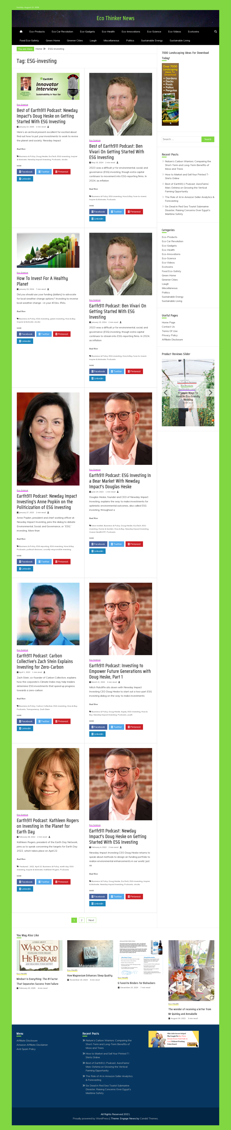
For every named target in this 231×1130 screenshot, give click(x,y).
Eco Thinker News (116, 18)
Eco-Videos (174, 31)
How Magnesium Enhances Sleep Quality (90, 975)
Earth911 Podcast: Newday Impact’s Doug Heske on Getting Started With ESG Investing (117, 836)
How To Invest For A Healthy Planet (42, 281)
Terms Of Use (170, 331)
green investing (57, 319)
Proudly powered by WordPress (91, 1118)
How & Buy (127, 196)
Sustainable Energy (152, 40)
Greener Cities (75, 40)
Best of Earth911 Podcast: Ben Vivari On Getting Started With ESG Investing (116, 151)
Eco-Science (154, 31)
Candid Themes (149, 1118)
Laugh (93, 40)
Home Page (168, 322)
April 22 (38, 866)
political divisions (34, 549)
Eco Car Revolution (62, 31)
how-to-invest (139, 196)
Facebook (27, 171)
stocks (65, 159)
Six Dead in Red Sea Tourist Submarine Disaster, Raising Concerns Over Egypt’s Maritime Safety (187, 210)
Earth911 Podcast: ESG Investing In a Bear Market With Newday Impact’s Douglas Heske (120, 481)
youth (129, 715)
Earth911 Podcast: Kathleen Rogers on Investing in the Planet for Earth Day (48, 826)
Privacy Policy (170, 335)
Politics (130, 40)
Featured (24, 866)
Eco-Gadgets (87, 31)
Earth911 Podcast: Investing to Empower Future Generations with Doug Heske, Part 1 (120, 671)
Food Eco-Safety (29, 40)
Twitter (44, 171)
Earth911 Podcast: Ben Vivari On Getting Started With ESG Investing (117, 311)
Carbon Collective (44, 706)
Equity (124, 711)
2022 (32, 866)
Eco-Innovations (131, 31)
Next (91, 920)
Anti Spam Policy (26, 1049)
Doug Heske (42, 156)
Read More (21, 149)
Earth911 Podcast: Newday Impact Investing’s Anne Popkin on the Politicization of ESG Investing (47, 501)
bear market (97, 525)
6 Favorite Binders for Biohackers (136, 983)
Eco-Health (108, 31)
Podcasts (56, 159)
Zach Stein (45, 709)
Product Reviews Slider (176, 353)
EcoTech (52, 156)
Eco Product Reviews (187, 384)
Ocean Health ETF (97, 532)
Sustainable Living (180, 40)
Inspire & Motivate (97, 199)
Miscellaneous (111, 40)
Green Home (53, 40)
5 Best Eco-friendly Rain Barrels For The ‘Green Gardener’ (188, 394)
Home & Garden (106, 529)
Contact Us (168, 326)
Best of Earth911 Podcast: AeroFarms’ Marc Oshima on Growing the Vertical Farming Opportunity (187, 187)
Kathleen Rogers (51, 869)
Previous (166, 393)
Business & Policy (27, 156)
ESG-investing (63, 156)
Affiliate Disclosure (172, 339)
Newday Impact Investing (39, 159)
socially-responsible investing (57, 549)
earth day (64, 866)
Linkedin (26, 178)
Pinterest (62, 171)
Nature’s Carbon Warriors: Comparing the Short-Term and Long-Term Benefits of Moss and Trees (188, 165)
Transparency (33, 709)
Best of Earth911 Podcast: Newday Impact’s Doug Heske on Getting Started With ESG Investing (47, 116)
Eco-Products (37, 31)
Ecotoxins (193, 31)
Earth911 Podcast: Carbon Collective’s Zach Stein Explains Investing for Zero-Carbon (45, 661)
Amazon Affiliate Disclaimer (32, 1044)
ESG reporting (42, 546)
